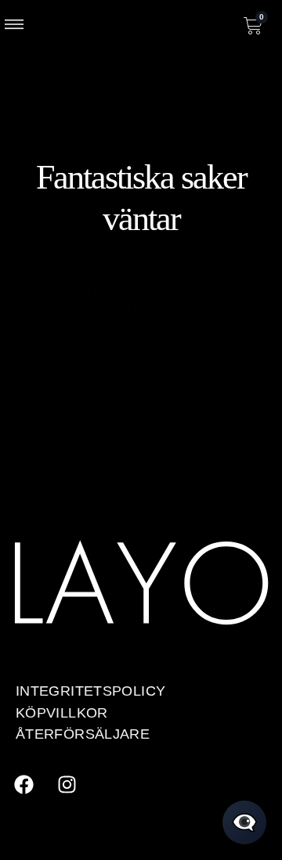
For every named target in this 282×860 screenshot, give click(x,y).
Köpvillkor (62, 712)
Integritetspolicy (90, 690)
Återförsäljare (83, 733)
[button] (14, 25)
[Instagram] (66, 784)
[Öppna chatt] (244, 822)
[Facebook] (23, 784)
